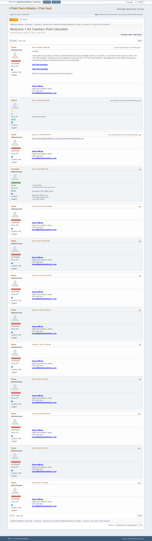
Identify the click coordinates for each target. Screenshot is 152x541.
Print (140, 41)
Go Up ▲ (141, 538)
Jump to (111, 525)
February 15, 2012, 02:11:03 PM (41, 275)
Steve (13, 47)
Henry (14, 100)
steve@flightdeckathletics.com (44, 93)
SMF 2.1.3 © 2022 (13, 538)
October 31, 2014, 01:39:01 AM (41, 344)
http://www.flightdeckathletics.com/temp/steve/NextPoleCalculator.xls (58, 139)
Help (124, 538)
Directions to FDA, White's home (42, 191)
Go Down (13, 41)
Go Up (12, 516)
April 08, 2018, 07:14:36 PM (40, 448)
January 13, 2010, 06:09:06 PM (41, 134)
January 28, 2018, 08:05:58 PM (41, 413)
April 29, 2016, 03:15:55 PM (40, 379)
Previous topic (126, 35)
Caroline (77, 24)
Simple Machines (23, 538)
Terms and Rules (132, 538)
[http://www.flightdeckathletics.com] (12, 69)
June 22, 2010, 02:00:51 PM (40, 169)
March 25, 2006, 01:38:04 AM (41, 47)
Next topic (137, 35)
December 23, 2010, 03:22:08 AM (42, 206)
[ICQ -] (12, 119)
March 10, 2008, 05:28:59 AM (41, 100)
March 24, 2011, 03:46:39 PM (41, 241)
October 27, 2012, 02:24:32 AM (41, 310)
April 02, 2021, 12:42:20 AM (40, 483)
